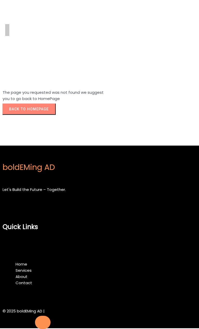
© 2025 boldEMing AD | (24, 311)
